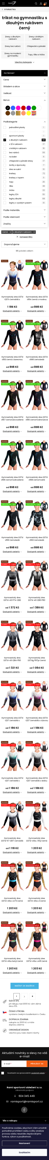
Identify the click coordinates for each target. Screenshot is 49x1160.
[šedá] (13, 113)
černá (5, 232)
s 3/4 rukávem (27, 144)
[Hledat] (36, 3)
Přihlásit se (37, 1063)
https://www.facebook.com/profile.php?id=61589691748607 (24, 1110)
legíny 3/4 (27, 194)
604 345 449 (27, 1096)
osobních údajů (38, 1073)
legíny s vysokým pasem (27, 202)
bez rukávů (27, 152)
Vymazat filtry (26, 237)
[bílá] (39, 108)
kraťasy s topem (26, 177)
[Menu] (3, 3)
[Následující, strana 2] (24, 996)
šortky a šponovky (26, 165)
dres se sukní (27, 169)
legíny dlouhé (27, 198)
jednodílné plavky (26, 127)
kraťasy (27, 173)
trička (27, 190)
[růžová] (18, 108)
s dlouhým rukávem (27, 140)
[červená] (23, 108)
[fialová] (28, 108)
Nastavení (24, 1143)
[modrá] (13, 108)
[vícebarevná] (34, 113)
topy (27, 182)
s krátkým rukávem (27, 148)
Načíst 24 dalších (24, 986)
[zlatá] (18, 113)
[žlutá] (28, 113)
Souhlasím (24, 1152)
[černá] (7, 108)
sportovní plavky (26, 135)
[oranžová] (23, 113)
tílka (27, 186)
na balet (26, 156)
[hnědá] (7, 113)
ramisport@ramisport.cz (26, 1101)
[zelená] (34, 108)
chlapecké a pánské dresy (27, 161)
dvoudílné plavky (26, 131)
